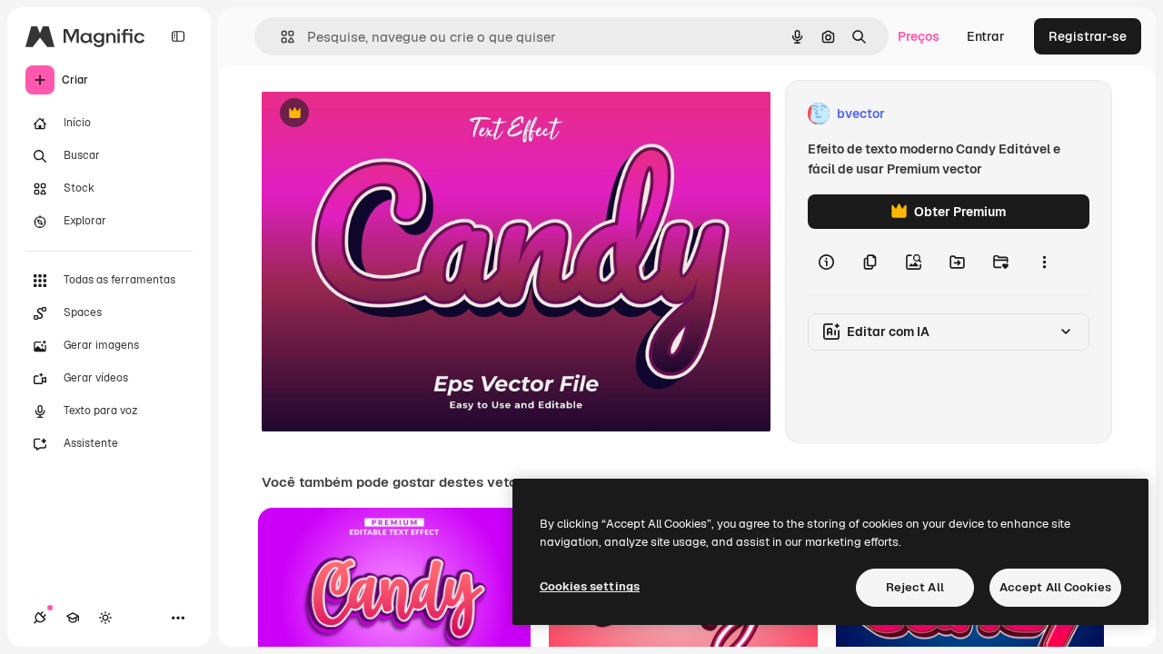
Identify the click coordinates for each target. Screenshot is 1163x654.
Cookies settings (590, 586)
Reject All (915, 587)
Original (378, 114)
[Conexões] (40, 617)
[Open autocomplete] (280, 37)
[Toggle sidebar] (178, 36)
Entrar (986, 36)
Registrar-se (1088, 36)
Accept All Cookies (1055, 587)
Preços (918, 36)
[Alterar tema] (105, 617)
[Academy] (72, 617)
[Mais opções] (1044, 261)
